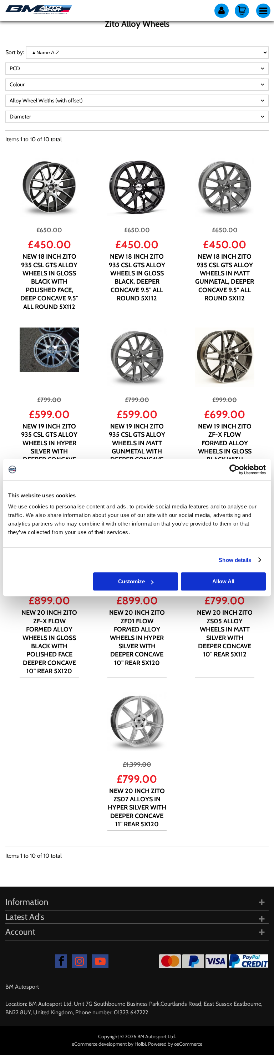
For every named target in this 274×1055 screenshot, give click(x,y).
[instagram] (79, 961)
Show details (235, 560)
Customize (131, 581)
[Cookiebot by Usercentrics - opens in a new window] (234, 469)
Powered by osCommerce (175, 1044)
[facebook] (61, 961)
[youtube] (100, 961)
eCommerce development (99, 1044)
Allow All (223, 581)
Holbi (140, 1044)
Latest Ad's (24, 917)
